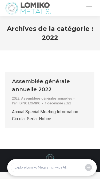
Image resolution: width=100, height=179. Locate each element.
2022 (15, 98)
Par (26, 103)
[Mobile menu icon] (89, 8)
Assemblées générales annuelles (46, 98)
